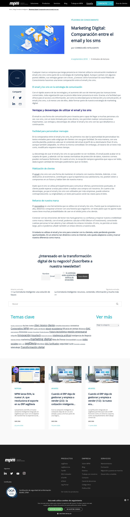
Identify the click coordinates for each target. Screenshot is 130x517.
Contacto (85, 478)
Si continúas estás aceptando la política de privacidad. (69, 276)
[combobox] (125, 500)
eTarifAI (64, 478)
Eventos (85, 471)
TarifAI (71, 344)
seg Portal (64, 485)
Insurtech (36, 335)
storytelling (39, 206)
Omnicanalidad (71, 340)
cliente (51, 325)
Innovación (24, 335)
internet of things (16, 339)
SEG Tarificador (52, 343)
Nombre (45, 273)
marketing (25, 339)
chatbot (31, 325)
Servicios (57, 3)
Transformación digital (33, 347)
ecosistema (57, 328)
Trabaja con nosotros (89, 474)
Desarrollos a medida (108, 474)
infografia (14, 336)
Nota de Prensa (58, 339)
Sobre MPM (86, 464)
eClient (63, 481)
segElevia (31, 343)
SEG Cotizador (66, 474)
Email (52, 276)
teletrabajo (15, 347)
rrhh (23, 344)
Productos (46, 3)
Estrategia (30, 332)
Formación (105, 467)
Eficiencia (82, 329)
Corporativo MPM (20, 328)
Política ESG (86, 488)
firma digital (36, 332)
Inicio (10, 9)
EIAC (88, 328)
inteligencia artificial (62, 335)
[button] (65, 513)
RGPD (20, 344)
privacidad (79, 339)
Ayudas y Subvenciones (16, 325)
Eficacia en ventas (70, 328)
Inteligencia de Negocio (81, 335)
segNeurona (65, 467)
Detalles (84, 505)
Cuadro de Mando (39, 329)
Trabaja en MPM (77, 3)
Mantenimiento (106, 464)
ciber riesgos (40, 325)
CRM (31, 328)
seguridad (64, 343)
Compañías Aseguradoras (62, 325)
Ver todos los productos (70, 492)
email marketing (15, 332)
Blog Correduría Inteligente (20, 9)
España (90, 3)
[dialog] (65, 507)
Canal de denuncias (89, 481)
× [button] (128, 500)
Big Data (25, 325)
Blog (65, 3)
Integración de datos (46, 335)
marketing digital (41, 339)
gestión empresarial (77, 331)
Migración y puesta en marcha (112, 471)
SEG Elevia (40, 344)
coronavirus (74, 325)
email (36, 174)
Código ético (86, 485)
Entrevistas (23, 332)
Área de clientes (121, 3)
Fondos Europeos (44, 332)
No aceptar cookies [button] (73, 509)
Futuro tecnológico (58, 331)
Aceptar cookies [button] (55, 509)
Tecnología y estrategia (79, 344)
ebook (48, 328)
